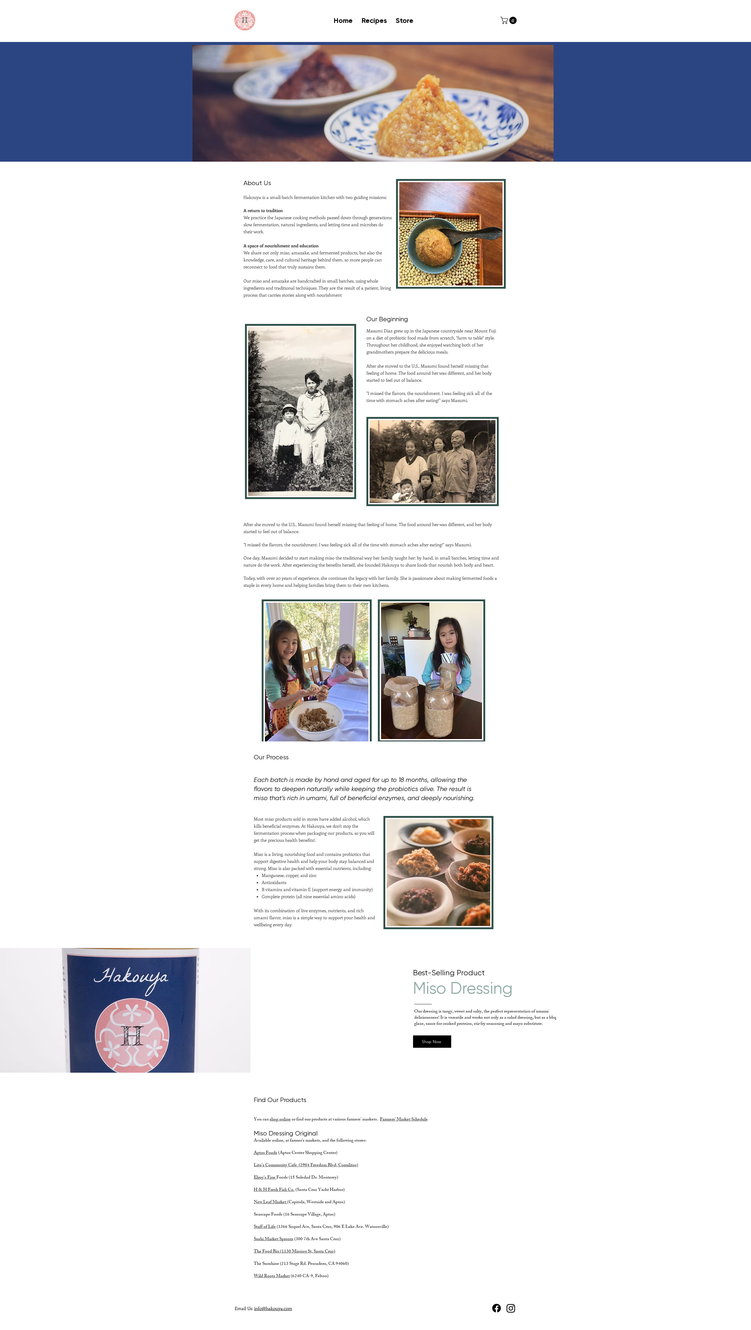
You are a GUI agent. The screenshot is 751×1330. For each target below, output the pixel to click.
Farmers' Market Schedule (404, 1120)
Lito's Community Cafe (276, 1166)
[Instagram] (511, 1308)
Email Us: (244, 1308)
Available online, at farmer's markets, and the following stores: (310, 1141)
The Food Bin (267, 1252)
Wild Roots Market (272, 1276)
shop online (280, 1120)
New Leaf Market (270, 1202)
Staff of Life (265, 1227)
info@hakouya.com (273, 1308)
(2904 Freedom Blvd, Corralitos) (328, 1166)
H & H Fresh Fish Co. (274, 1190)
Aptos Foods (265, 1153)
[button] (509, 20)
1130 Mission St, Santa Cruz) (308, 1252)
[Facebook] (496, 1308)
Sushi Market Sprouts (273, 1239)
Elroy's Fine (265, 1178)
